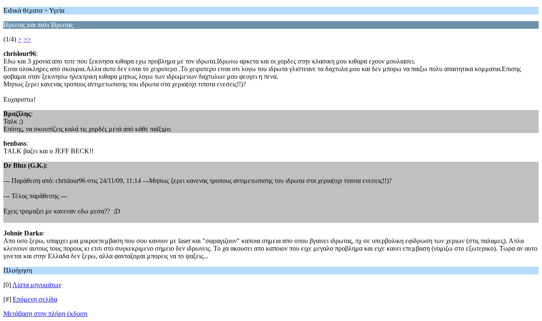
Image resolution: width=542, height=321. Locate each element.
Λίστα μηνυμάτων (36, 284)
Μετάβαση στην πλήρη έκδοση (45, 313)
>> (27, 39)
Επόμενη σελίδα (35, 299)
